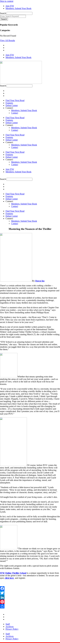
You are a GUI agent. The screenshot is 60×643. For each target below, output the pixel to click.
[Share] (30, 606)
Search (3, 13)
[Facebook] (30, 588)
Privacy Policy (12, 629)
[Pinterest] (30, 602)
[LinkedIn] (30, 597)
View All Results (7, 40)
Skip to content (6, 1)
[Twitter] (30, 593)
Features (9, 103)
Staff (8, 624)
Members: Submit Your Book (24, 110)
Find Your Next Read (15, 100)
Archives (10, 626)
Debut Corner (12, 105)
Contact (14, 113)
